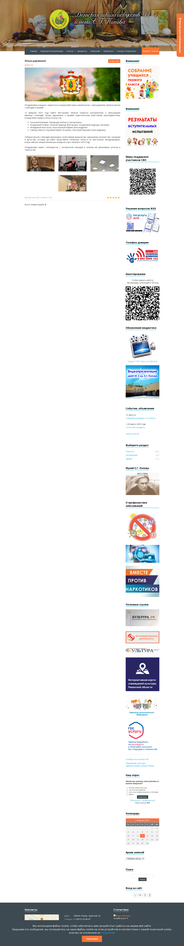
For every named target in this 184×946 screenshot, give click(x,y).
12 (138, 836)
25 (133, 843)
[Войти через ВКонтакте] (140, 895)
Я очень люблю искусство (138, 788)
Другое (131, 794)
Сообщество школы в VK (137, 759)
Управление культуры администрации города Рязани (140, 764)
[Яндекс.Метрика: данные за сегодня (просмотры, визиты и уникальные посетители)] (122, 915)
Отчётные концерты (135, 427)
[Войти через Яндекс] (145, 895)
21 (147, 839)
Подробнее (108, 932)
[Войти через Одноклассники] (150, 895)
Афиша (129, 458)
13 (142, 836)
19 (138, 839)
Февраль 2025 (143, 820)
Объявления (131, 455)
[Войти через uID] (135, 895)
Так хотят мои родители (137, 790)
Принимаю (92, 939)
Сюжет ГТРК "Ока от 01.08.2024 (142, 361)
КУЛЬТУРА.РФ (132, 434)
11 (133, 836)
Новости (29, 65)
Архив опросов (148, 800)
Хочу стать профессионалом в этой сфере (143, 792)
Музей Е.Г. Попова (150, 51)
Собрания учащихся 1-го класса (140, 418)
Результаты (136, 800)
